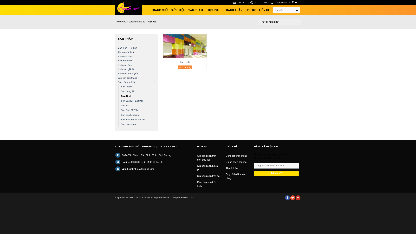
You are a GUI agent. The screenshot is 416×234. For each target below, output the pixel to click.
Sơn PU (125, 105)
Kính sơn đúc (125, 65)
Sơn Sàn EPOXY (129, 110)
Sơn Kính (126, 96)
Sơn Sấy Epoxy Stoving (133, 119)
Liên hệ (264, 10)
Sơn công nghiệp (137, 22)
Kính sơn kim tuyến (128, 73)
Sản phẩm (195, 10)
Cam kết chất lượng (236, 155)
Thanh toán (233, 10)
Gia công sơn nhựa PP (207, 167)
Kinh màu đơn (125, 60)
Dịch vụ (213, 10)
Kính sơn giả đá (126, 69)
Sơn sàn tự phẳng (130, 115)
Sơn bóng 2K (128, 91)
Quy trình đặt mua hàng (235, 176)
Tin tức (250, 10)
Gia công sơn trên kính (206, 184)
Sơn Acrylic (126, 86)
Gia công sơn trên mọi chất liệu (206, 157)
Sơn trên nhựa (128, 124)
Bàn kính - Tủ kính (127, 47)
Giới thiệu (178, 10)
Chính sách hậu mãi (236, 162)
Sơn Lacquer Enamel (132, 100)
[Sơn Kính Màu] (128, 7)
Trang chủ (159, 10)
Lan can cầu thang (127, 78)
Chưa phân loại (126, 52)
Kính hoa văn (125, 56)
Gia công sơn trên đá (208, 176)
